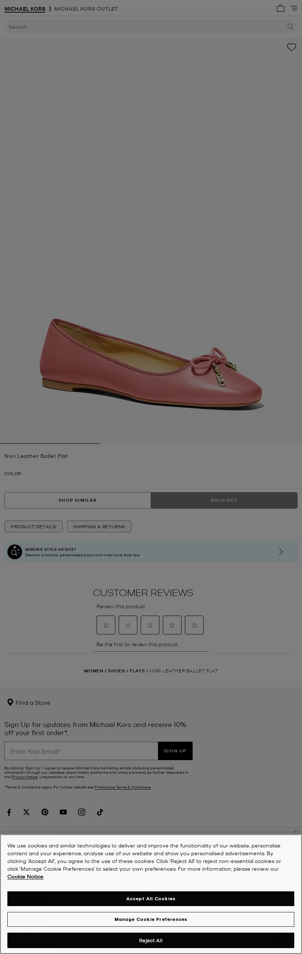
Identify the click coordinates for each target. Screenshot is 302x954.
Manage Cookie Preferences (151, 919)
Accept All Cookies (151, 898)
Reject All (150, 940)
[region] (151, 894)
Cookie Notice (25, 876)
